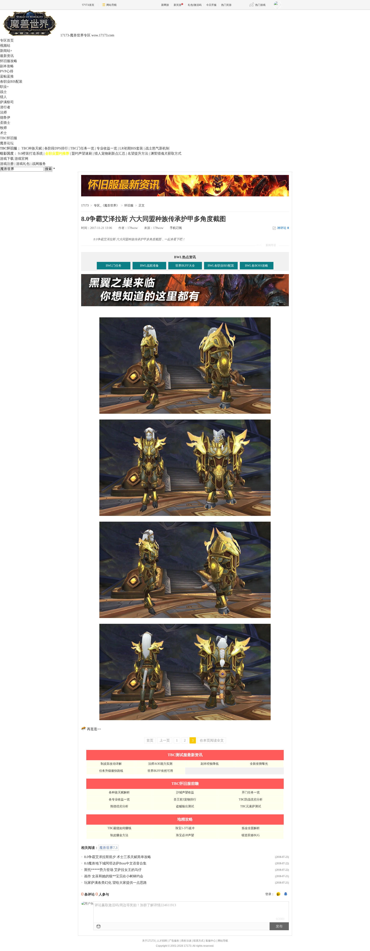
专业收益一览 (107, 148)
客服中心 (211, 940)
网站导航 (111, 4)
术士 (3, 133)
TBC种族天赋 (31, 148)
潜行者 (5, 107)
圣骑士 (5, 122)
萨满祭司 (7, 102)
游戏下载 (7, 158)
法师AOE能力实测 (160, 763)
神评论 (283, 228)
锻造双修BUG (251, 835)
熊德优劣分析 (119, 806)
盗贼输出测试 (185, 806)
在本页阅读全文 (212, 740)
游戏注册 (7, 164)
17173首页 (88, 4)
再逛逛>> (94, 729)
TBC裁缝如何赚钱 (119, 828)
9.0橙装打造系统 (30, 153)
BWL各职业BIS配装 (221, 265)
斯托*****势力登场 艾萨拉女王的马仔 (113, 870)
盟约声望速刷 (82, 153)
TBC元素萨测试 (250, 806)
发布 (279, 926)
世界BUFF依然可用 (160, 770)
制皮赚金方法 (119, 835)
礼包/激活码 (194, 4)
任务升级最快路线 (111, 770)
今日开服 (211, 4)
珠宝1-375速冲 (184, 828)
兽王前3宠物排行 (185, 799)
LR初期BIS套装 (131, 148)
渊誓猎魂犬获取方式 (166, 153)
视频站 (5, 45)
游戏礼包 (23, 164)
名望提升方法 (138, 153)
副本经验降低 (210, 763)
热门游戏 (260, 4)
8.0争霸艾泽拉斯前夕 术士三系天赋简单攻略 (117, 857)
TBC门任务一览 (82, 148)
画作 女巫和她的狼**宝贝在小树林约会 (113, 876)
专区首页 (7, 40)
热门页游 (226, 4)
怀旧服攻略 (8, 61)
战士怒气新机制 (157, 148)
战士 (3, 92)
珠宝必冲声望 (185, 835)
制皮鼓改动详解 (111, 763)
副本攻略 (7, 66)
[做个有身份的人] (278, 894)
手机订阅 (176, 228)
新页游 (177, 4)
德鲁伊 (5, 117)
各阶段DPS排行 (56, 148)
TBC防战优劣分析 (251, 799)
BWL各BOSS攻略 (256, 265)
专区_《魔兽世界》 (106, 205)
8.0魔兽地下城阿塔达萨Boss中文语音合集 (115, 863)
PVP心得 (6, 71)
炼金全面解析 (251, 828)
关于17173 (148, 940)
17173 (85, 205)
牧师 (3, 128)
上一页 (165, 740)
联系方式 (198, 940)
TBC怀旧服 (8, 138)
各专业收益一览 (119, 799)
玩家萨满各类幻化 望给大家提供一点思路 (115, 882)
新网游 (165, 4)
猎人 (3, 97)
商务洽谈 (186, 940)
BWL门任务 (113, 265)
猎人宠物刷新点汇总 (109, 153)
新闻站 (6, 50)
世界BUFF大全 (185, 265)
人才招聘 (162, 940)
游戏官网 (21, 158)
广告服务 (174, 940)
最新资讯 (7, 56)
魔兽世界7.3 (108, 847)
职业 (4, 86)
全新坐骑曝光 (259, 763)
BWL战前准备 (149, 265)
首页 (149, 740)
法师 (3, 112)
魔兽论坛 (7, 143)
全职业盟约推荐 (57, 153)
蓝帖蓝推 (7, 76)
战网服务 (39, 164)
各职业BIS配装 (11, 81)
